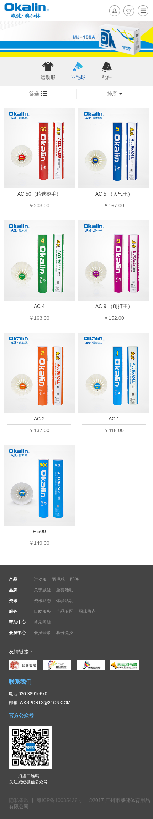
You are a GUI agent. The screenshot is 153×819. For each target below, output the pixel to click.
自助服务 (42, 611)
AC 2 (39, 418)
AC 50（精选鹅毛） (39, 194)
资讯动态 (42, 600)
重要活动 (64, 589)
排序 (112, 93)
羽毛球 (78, 77)
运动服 (48, 77)
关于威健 (42, 589)
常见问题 (42, 621)
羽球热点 (87, 611)
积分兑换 (64, 632)
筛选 (34, 93)
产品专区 (64, 611)
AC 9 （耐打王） (114, 306)
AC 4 (39, 306)
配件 (107, 77)
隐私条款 (19, 800)
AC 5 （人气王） (114, 194)
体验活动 (64, 600)
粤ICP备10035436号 (60, 800)
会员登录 (42, 632)
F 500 (39, 531)
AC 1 (114, 418)
